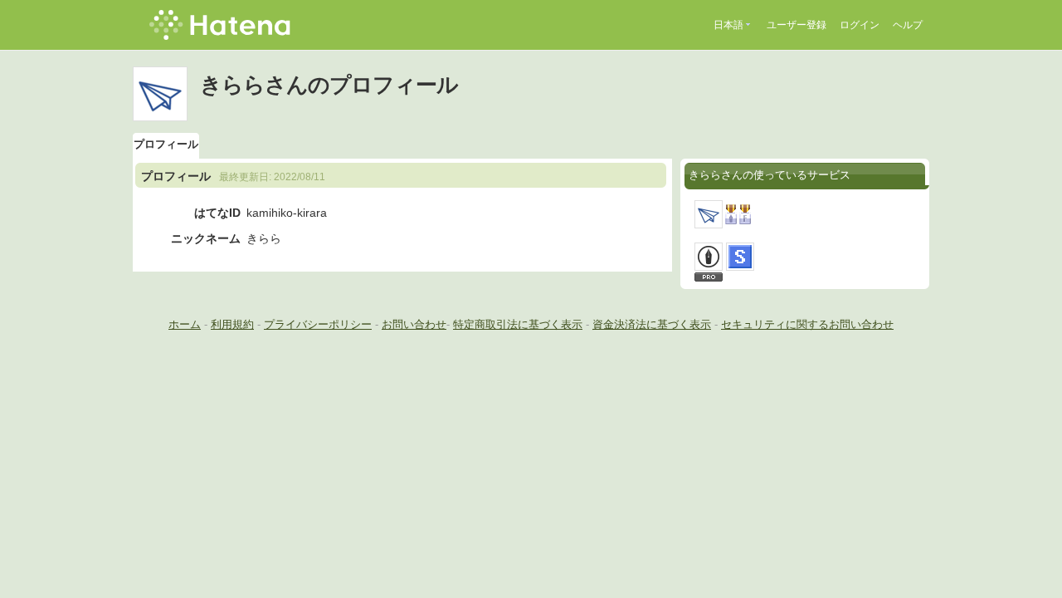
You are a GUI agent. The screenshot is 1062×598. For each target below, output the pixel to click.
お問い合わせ (414, 324)
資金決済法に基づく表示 (651, 324)
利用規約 (232, 324)
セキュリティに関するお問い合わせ (807, 324)
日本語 (728, 25)
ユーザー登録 (796, 25)
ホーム (184, 324)
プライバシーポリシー (318, 324)
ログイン (859, 25)
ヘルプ (908, 25)
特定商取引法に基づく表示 (517, 324)
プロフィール (166, 144)
